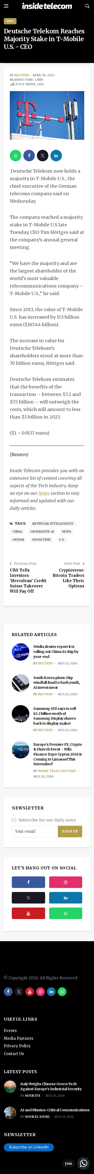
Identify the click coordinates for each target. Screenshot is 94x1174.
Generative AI (42, 531)
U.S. (62, 539)
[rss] (65, 898)
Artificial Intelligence (52, 523)
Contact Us (14, 1053)
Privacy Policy (17, 1046)
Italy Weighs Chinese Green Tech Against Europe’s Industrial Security (50, 1086)
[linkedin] (56, 155)
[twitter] (42, 155)
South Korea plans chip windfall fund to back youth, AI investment (56, 682)
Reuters (22, 75)
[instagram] (65, 882)
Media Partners (18, 1038)
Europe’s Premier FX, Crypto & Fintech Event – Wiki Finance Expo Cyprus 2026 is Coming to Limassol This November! (57, 754)
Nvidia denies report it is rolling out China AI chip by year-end (55, 651)
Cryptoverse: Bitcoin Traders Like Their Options (68, 578)
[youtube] (28, 913)
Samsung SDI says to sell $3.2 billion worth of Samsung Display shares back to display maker (54, 716)
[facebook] (29, 155)
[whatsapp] (15, 155)
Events (10, 1030)
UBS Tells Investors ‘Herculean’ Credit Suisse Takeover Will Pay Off (28, 581)
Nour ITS (32, 1095)
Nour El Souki (37, 1117)
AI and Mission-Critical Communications (54, 1110)
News (10, 21)
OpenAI (18, 539)
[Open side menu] (6, 6)
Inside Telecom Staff (57, 771)
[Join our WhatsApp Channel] (76, 1163)
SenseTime (41, 539)
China (17, 531)
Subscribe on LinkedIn (29, 1147)
